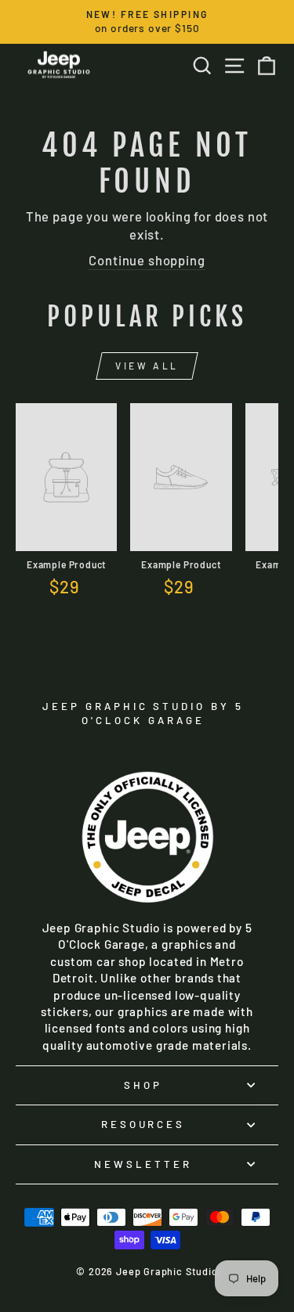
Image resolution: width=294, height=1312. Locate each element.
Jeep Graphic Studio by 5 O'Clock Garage (143, 713)
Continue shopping (147, 260)
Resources (143, 1124)
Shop (143, 1085)
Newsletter (143, 1164)
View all (147, 365)
